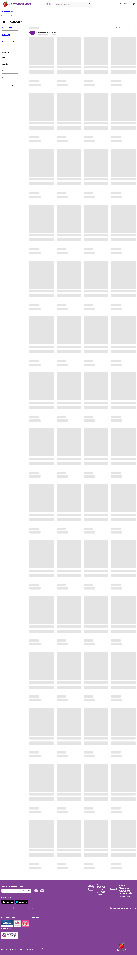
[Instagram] (42, 891)
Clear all (10, 85)
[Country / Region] (121, 4)
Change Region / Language (124, 908)
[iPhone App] (8, 903)
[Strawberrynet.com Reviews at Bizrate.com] (7, 926)
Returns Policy (21, 908)
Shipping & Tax (6, 908)
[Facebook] (36, 891)
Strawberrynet (43, 32)
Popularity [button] (128, 28)
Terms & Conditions (21, 948)
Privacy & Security (7, 948)
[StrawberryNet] (16, 4)
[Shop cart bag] (134, 4)
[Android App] (22, 903)
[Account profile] (130, 4)
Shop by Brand (7, 11)
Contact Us (41, 908)
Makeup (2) (6, 35)
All (32, 32)
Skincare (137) (7, 28)
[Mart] (46, 5)
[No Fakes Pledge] (25, 925)
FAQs (32, 908)
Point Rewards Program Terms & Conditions (44, 948)
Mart (54, 32)
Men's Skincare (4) (8, 42)
